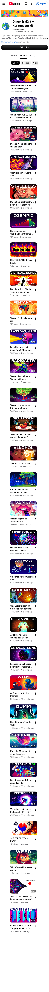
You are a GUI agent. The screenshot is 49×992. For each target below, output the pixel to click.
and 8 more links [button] (24, 42)
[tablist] (25, 55)
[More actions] (35, 86)
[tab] (14, 55)
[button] (35, 55)
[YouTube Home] (15, 3)
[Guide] (3, 3)
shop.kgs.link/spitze (10, 42)
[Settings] (31, 3)
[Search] (26, 3)
